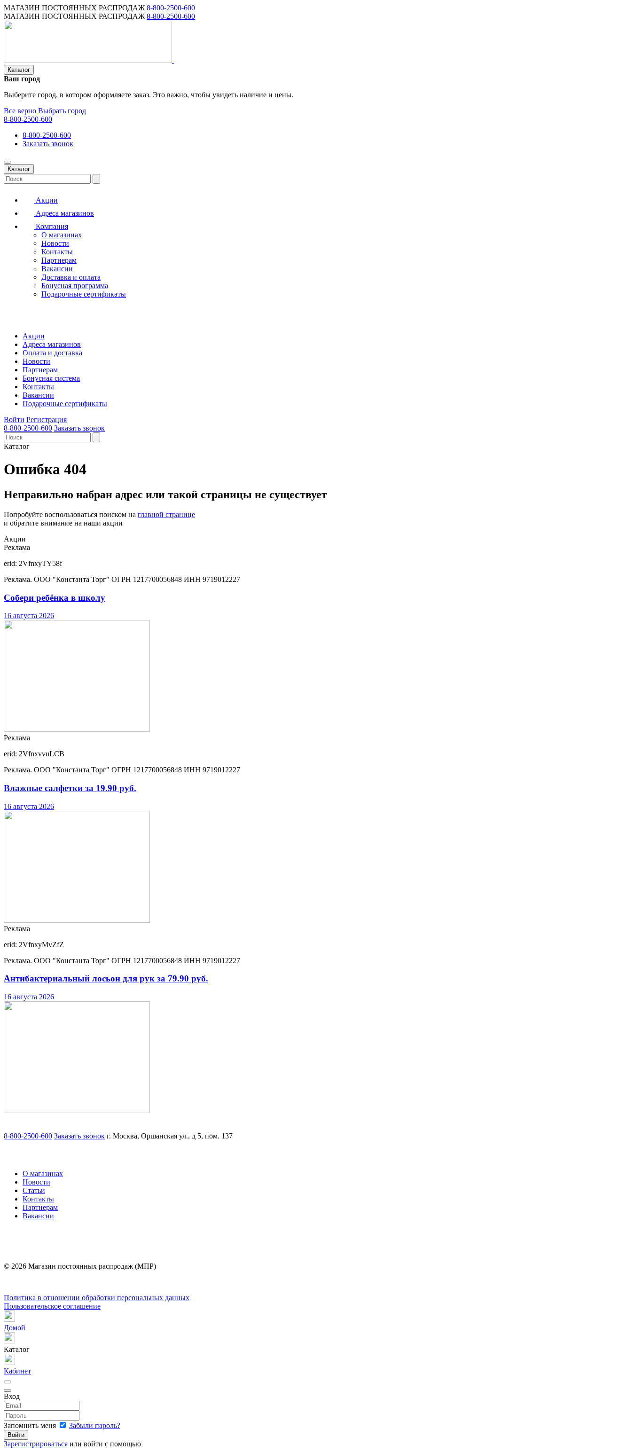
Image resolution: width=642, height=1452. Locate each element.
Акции (46, 200)
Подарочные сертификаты (83, 294)
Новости (55, 243)
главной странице (166, 514)
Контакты (57, 252)
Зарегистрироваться (36, 1444)
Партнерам (59, 260)
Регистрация (46, 420)
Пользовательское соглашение (52, 1306)
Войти (14, 420)
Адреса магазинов (64, 213)
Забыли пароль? (94, 1425)
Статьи (34, 1190)
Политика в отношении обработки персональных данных (96, 1298)
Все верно (20, 111)
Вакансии (57, 269)
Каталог (19, 69)
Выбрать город (62, 111)
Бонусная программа (74, 286)
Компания (51, 226)
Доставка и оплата (71, 277)
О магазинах (61, 235)
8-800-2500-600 (171, 8)
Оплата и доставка (52, 353)
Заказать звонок (48, 144)
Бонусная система (51, 378)
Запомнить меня (31, 1425)
